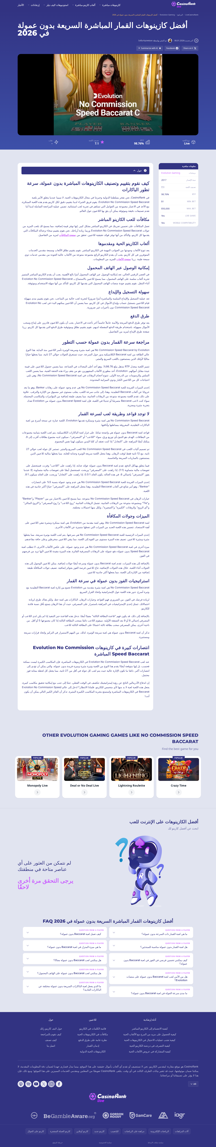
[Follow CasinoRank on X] (44, 1084)
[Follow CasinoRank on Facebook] (59, 1084)
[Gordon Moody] (113, 1115)
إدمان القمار (92, 1045)
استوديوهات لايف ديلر (57, 5)
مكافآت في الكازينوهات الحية (92, 1034)
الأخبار (21, 5)
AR (194, 1083)
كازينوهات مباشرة (111, 5)
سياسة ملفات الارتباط (155, 1142)
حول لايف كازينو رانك (51, 1028)
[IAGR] (180, 1115)
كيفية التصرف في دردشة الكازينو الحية (149, 1045)
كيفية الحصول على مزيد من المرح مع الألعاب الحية (149, 1034)
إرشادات (35, 5)
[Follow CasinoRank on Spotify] (28, 1084)
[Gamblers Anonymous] (163, 1115)
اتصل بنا (51, 1045)
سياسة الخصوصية (105, 1142)
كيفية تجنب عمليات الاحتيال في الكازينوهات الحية (149, 1040)
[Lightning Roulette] (131, 777)
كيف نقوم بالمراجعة (51, 1034)
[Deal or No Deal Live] (84, 777)
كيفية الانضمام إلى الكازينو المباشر (150, 1028)
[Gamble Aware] (70, 1115)
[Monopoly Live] (37, 777)
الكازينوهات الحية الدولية (92, 1051)
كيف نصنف (51, 1040)
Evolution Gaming (170, 172)
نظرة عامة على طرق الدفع (92, 1040)
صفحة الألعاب (123, 259)
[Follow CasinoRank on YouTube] (36, 1084)
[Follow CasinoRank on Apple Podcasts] (21, 1084)
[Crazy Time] (178, 777)
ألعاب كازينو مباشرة (85, 5)
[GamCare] (141, 1115)
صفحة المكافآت (67, 235)
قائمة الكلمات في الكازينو (92, 1028)
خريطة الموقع (58, 1142)
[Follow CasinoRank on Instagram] (51, 1084)
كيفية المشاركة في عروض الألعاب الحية (150, 1051)
